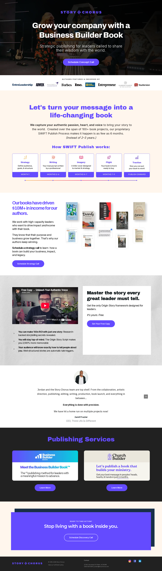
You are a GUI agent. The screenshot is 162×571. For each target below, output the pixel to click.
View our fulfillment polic (55, 565)
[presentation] (146, 397)
